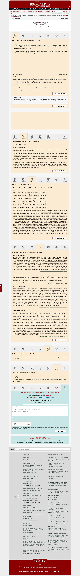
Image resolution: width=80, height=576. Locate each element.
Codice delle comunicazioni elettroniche (33, 495)
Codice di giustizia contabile (30, 498)
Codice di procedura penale (29, 472)
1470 (27, 51)
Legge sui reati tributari (53, 489)
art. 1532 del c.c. (46, 212)
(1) (15, 44)
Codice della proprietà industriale (31, 502)
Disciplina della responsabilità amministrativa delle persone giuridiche (57, 475)
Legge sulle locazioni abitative (55, 466)
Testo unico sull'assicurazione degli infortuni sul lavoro (56, 506)
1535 (29, 84)
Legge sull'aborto (27, 516)
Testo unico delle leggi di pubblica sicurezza (58, 504)
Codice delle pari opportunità (30, 497)
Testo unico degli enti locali (54, 495)
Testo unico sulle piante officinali (56, 517)
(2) (48, 46)
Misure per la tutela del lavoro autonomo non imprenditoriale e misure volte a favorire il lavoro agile (34, 548)
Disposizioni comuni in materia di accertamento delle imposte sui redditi (57, 529)
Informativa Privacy (39, 567)
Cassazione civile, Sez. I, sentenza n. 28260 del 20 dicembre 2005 (53, 307)
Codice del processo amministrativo (31, 490)
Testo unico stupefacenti (54, 502)
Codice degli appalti (28, 512)
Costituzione (48, 11)
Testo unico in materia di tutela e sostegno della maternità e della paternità (58, 492)
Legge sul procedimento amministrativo (57, 469)
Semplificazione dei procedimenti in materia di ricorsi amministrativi (58, 472)
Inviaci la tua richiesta (20, 442)
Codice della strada (28, 478)
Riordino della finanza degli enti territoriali (58, 546)
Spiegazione (23, 37)
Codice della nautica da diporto (30, 500)
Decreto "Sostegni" (27, 521)
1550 (29, 48)
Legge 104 (25, 538)
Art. (16, 18)
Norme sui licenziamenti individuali (31, 553)
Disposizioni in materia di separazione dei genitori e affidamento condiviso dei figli (33, 515)
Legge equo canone (52, 468)
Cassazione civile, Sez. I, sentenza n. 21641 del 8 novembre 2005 (53, 336)
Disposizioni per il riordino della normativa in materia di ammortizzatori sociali (34, 551)
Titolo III (43, 15)
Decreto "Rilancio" (27, 523)
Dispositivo (15, 138)
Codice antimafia (27, 505)
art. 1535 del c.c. (58, 212)
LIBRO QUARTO (30, 15)
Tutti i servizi (66, 11)
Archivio (54, 567)
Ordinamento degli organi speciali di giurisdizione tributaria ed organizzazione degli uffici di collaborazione (58, 541)
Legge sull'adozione (28, 532)
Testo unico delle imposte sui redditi (56, 523)
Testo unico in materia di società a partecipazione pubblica (56, 519)
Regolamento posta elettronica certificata (58, 547)
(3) (36, 52)
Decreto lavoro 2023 (28, 518)
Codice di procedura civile (29, 463)
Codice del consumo (28, 483)
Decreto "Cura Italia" (28, 525)
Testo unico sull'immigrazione (55, 500)
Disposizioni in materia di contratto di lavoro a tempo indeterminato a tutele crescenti (34, 545)
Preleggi (25, 459)
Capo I (54, 15)
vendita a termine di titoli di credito (30, 45)
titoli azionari (44, 51)
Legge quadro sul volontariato (55, 476)
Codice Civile (13, 11)
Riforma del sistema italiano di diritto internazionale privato (57, 488)
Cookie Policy (46, 567)
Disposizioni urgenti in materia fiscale (57, 533)
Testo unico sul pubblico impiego (55, 494)
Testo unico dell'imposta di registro (56, 525)
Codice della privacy (28, 481)
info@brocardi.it (33, 567)
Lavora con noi (40, 568)
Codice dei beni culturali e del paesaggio (33, 486)
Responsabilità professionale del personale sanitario (56, 464)
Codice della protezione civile (30, 509)
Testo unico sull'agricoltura (54, 515)
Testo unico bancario (53, 497)
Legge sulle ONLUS (52, 478)
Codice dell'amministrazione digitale (32, 503)
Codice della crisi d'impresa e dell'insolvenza (34, 510)
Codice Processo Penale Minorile (31, 476)
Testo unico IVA (51, 526)
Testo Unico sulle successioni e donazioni (58, 521)
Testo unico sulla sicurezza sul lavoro (57, 513)
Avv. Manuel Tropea (43, 564)
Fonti (16, 15)
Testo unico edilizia (52, 499)
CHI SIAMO (55, 13)
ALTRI (53, 11)
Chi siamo (50, 567)
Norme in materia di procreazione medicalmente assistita (31, 534)
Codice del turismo (27, 492)
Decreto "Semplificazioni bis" (30, 520)
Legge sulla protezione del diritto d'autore (58, 457)
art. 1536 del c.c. (48, 227)
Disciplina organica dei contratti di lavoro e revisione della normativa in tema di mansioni (34, 542)
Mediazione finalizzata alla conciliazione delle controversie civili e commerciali (57, 483)
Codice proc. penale (39, 11)
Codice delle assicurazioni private (31, 485)
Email (13, 404)
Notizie (48, 37)
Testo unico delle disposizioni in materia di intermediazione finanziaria (58, 512)
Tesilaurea (56, 37)
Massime (40, 37)
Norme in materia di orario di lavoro (31, 554)
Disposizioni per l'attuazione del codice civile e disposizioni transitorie (34, 461)
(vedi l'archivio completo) (40, 402)
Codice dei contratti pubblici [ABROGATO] (32, 488)
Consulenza (64, 37)
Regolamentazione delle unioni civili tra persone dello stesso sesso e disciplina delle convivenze (33, 529)
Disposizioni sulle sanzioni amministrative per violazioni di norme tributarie (57, 539)
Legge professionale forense (55, 454)
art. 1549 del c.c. (34, 221)
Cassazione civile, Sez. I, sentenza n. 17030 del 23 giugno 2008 (53, 283)
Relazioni (32, 37)
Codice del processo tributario (30, 480)
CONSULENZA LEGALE (63, 13)
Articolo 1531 (20, 16)
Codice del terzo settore (29, 507)
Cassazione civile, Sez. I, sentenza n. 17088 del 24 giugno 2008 (53, 271)
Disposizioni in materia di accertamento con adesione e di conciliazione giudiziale (58, 536)
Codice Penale (30, 11)
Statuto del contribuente (54, 544)
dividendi (54, 45)
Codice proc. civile (21, 11)
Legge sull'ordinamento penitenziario (57, 485)
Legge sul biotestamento (29, 536)
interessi (46, 45)
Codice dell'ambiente (28, 493)
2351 (59, 51)
